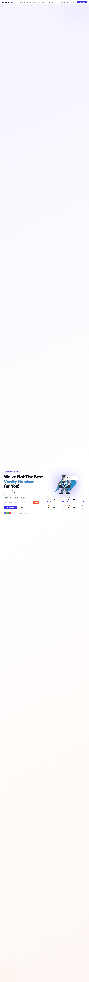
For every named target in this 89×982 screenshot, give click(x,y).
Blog (52, 2)
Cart (74, 2)
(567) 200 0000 (65, 2)
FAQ (49, 2)
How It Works (32, 2)
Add (63, 501)
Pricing (38, 2)
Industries (44, 2)
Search (36, 502)
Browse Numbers (24, 2)
